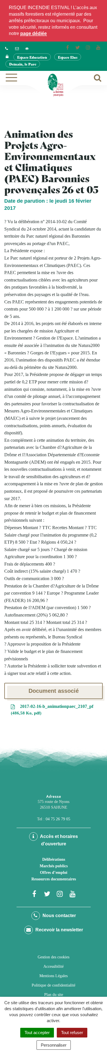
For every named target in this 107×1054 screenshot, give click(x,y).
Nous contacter (58, 915)
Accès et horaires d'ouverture (58, 840)
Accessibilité (53, 966)
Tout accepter (37, 1032)
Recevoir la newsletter (58, 929)
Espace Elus (67, 57)
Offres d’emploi (53, 872)
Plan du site (53, 995)
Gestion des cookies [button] (53, 957)
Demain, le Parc (22, 63)
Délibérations (53, 859)
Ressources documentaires (53, 879)
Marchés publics (54, 866)
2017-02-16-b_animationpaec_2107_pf (52, 709)
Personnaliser (53, 1045)
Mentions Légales (53, 976)
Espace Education (32, 57)
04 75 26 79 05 (58, 819)
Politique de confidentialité (53, 985)
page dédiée (33, 33)
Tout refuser (72, 1032)
